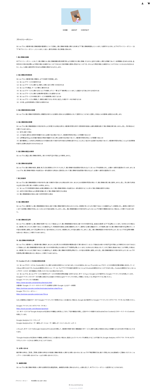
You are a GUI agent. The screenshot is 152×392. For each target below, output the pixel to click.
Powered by (73, 388)
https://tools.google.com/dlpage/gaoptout (32, 308)
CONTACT (85, 30)
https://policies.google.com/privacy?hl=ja (32, 294)
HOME (65, 30)
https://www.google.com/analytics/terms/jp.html (34, 282)
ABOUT (74, 30)
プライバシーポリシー (22, 381)
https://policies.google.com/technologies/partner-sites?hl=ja (39, 288)
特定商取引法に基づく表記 (39, 381)
